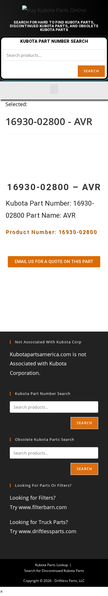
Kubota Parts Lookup (51, 564)
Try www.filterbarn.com (38, 507)
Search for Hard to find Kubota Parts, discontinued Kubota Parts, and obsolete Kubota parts (54, 26)
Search (91, 71)
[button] (54, 89)
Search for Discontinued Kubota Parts (54, 570)
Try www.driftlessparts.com (43, 531)
